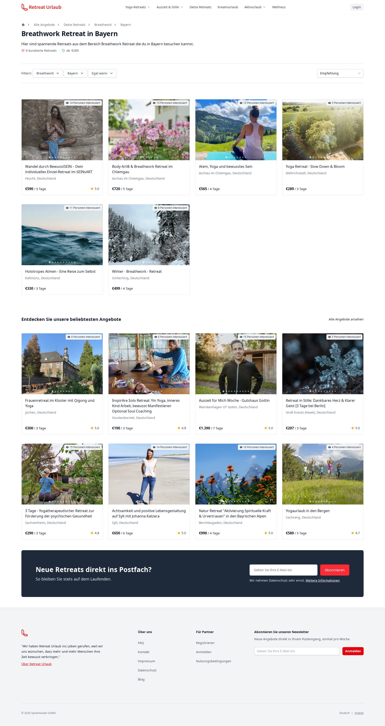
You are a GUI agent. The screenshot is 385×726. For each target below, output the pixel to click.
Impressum (146, 661)
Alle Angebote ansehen (346, 319)
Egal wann (99, 73)
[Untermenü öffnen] (150, 7)
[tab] (50, 157)
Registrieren (205, 643)
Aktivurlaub (253, 7)
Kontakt (143, 652)
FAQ (141, 643)
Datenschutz (147, 670)
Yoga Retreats (135, 7)
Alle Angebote (44, 25)
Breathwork (103, 25)
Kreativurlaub (228, 7)
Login (357, 7)
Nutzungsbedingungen (213, 661)
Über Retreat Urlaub (36, 664)
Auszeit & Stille (168, 7)
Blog (141, 679)
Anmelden (203, 652)
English (359, 713)
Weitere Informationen (323, 580)
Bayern (126, 25)
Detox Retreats (200, 7)
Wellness (279, 7)
